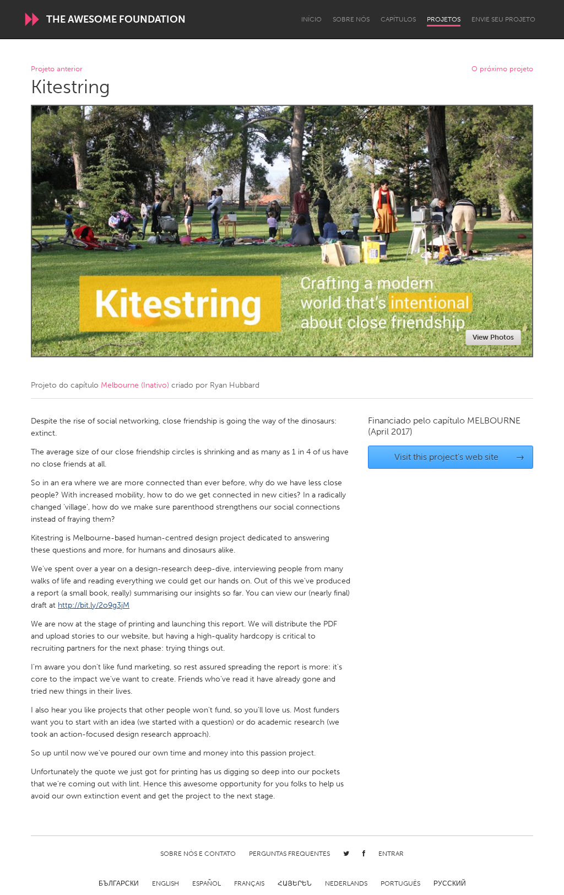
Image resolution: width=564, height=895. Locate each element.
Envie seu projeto (503, 19)
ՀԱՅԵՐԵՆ (295, 883)
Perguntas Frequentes (289, 854)
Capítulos (398, 19)
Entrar (391, 854)
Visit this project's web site (459, 457)
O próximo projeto (502, 69)
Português (400, 883)
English (165, 883)
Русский (449, 883)
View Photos (493, 337)
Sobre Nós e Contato (198, 854)
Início (311, 19)
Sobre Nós (351, 19)
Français (249, 883)
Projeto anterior (57, 69)
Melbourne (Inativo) (135, 385)
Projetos (443, 19)
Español (206, 883)
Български (119, 883)
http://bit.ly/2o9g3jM (93, 605)
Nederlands (346, 883)
